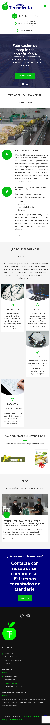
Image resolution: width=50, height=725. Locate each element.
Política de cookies (16, 720)
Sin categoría (17, 539)
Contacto (25, 598)
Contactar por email (11, 683)
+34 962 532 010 (28, 16)
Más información (25, 76)
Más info (21, 236)
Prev (5, 459)
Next (45, 459)
